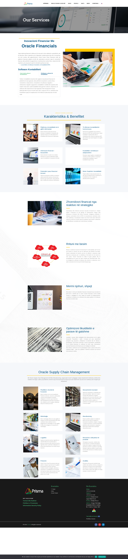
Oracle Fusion (54, 493)
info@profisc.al (94, 500)
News (88, 3)
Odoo (69, 3)
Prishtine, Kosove (90, 519)
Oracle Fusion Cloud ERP (58, 3)
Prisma (29, 524)
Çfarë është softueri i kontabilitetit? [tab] (25, 74)
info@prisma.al (94, 497)
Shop (82, 3)
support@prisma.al (91, 499)
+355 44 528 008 (90, 491)
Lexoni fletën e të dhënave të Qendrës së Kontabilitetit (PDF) (35, 64)
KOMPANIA (95, 3)
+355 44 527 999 (90, 495)
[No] (126, 557)
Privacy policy (102, 556)
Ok (96, 556)
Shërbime (45, 3)
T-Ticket (53, 489)
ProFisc (76, 3)
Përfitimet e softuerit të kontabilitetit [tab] (47, 74)
